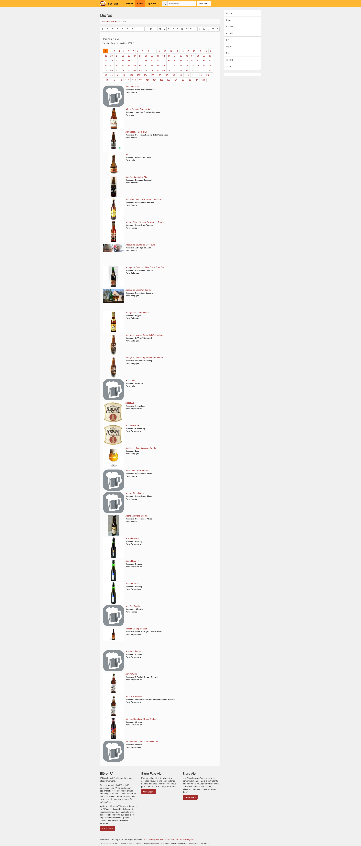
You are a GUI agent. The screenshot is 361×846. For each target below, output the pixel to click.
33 (169, 55)
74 (187, 65)
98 (106, 75)
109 (180, 75)
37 (192, 55)
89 (163, 70)
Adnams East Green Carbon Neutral (142, 741)
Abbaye (229, 59)
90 (169, 70)
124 (175, 79)
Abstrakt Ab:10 (132, 560)
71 (169, 65)
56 (192, 60)
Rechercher (204, 3)
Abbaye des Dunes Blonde (137, 312)
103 (138, 75)
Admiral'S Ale (131, 673)
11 (153, 51)
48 (146, 60)
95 (198, 70)
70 (163, 65)
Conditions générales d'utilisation (159, 839)
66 (140, 65)
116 (120, 79)
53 (175, 60)
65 (135, 65)
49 (152, 60)
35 (181, 55)
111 (194, 75)
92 (181, 70)
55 (187, 60)
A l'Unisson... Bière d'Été (136, 131)
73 (181, 65)
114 (106, 79)
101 (124, 75)
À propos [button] (151, 3)
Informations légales (185, 839)
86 (146, 70)
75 (192, 65)
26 (129, 55)
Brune (229, 19)
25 (123, 55)
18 (194, 51)
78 (210, 65)
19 (200, 51)
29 (146, 55)
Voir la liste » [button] (107, 828)
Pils (227, 53)
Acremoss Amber (133, 651)
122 (161, 79)
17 (188, 51)
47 (140, 60)
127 (196, 79)
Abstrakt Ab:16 (132, 583)
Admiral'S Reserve (134, 696)
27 (135, 55)
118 (134, 79)
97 (210, 70)
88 (158, 70)
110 (187, 75)
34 (175, 55)
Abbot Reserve (132, 425)
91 (175, 70)
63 (123, 65)
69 (158, 65)
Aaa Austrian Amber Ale (136, 176)
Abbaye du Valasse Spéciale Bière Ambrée (145, 335)
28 (140, 55)
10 (148, 51)
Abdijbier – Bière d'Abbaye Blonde (141, 448)
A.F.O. (128, 154)
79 (106, 70)
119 (141, 79)
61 (111, 65)
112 (200, 75)
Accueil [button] (129, 3)
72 (175, 65)
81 (117, 70)
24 (117, 55)
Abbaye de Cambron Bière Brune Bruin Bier (145, 267)
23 (111, 55)
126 (189, 79)
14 (171, 51)
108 (173, 75)
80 (111, 70)
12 (159, 51)
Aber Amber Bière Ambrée (137, 470)
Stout (228, 66)
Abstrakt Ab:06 (132, 538)
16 (182, 51)
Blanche (229, 26)
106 (159, 75)
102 (131, 75)
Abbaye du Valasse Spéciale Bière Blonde (144, 357)
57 (198, 60)
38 (198, 55)
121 (154, 79)
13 (165, 51)
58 (204, 60)
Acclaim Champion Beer (136, 628)
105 (152, 75)
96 (204, 70)
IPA (227, 39)
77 (204, 65)
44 (123, 60)
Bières (114, 21)
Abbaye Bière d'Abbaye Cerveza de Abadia (145, 222)
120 (147, 79)
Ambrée (229, 33)
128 (203, 79)
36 (187, 55)
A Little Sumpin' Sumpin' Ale (138, 109)
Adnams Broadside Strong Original (141, 719)
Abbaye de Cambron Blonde (138, 289)
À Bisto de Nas (132, 86)
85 (140, 70)
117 (127, 79)
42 (111, 60)
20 (205, 51)
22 (106, 55)
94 (192, 70)
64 (129, 65)
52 (169, 60)
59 (210, 60)
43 (117, 60)
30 (152, 55)
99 (111, 75)
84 (135, 70)
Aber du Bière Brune (135, 493)
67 (146, 65)
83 (129, 70)
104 (145, 75)
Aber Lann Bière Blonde (136, 515)
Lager (228, 46)
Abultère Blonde (133, 606)
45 (129, 60)
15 (177, 51)
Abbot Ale (130, 402)
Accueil (105, 21)
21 (211, 51)
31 (158, 55)
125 (182, 79)
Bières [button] (140, 3)
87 (152, 70)
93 (187, 70)
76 (198, 65)
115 (113, 79)
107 (166, 75)
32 (163, 55)
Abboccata (130, 380)
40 (210, 55)
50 (158, 60)
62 (117, 65)
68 (152, 65)
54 (181, 60)
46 (135, 60)
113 (207, 75)
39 (204, 55)
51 (163, 60)
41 (106, 60)
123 (168, 79)
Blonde (229, 13)
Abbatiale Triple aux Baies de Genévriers (144, 199)
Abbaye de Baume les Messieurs (140, 244)
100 (118, 75)
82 (123, 70)
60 (106, 65)
